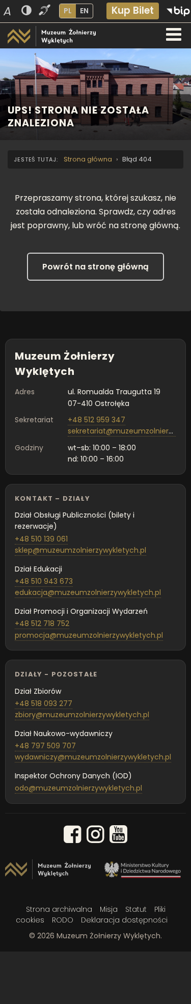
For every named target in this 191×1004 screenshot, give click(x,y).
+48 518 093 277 (43, 703)
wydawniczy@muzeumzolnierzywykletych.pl (93, 757)
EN (84, 11)
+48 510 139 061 (41, 539)
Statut (136, 909)
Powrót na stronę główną (95, 267)
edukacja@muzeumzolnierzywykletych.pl (88, 592)
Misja (109, 909)
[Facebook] (72, 836)
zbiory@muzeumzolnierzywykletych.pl (82, 715)
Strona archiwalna (59, 909)
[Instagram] (95, 836)
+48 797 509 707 (45, 746)
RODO (62, 920)
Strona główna (88, 159)
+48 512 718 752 (42, 623)
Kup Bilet (133, 10)
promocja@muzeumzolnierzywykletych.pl (89, 635)
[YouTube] (118, 836)
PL (68, 11)
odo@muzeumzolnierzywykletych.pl (78, 788)
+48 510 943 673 (44, 581)
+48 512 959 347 (96, 420)
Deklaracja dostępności (124, 920)
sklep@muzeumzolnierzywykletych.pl (80, 550)
